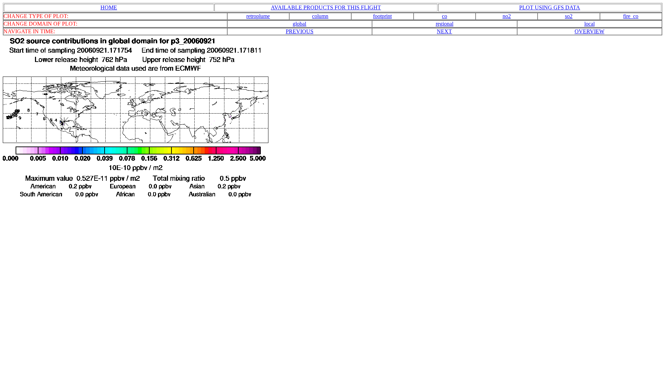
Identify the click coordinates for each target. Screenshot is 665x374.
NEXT (444, 31)
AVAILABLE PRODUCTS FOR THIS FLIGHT (326, 7)
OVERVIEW (589, 31)
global (299, 24)
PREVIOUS (299, 31)
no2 (507, 16)
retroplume (258, 16)
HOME (108, 7)
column (320, 16)
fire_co (630, 16)
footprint (382, 16)
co (444, 16)
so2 (569, 16)
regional (444, 24)
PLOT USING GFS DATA (549, 7)
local (589, 24)
